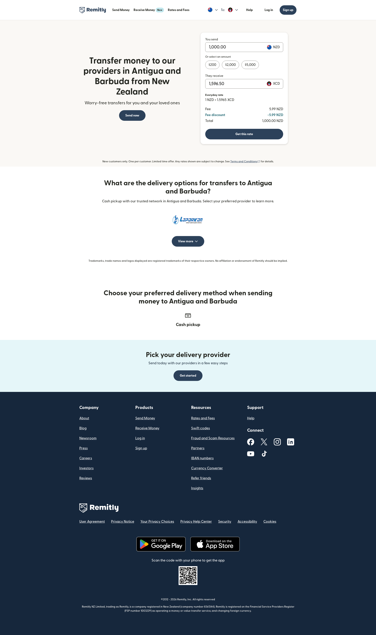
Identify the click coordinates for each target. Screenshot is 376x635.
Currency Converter (207, 468)
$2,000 (230, 64)
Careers (85, 458)
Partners (197, 448)
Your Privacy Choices (157, 521)
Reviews (85, 478)
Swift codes (200, 428)
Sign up (288, 10)
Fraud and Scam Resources (213, 438)
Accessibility (247, 521)
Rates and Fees (178, 10)
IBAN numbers (202, 458)
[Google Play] (161, 544)
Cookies (269, 521)
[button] (213, 10)
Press (83, 448)
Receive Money (148, 10)
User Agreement (92, 521)
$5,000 (250, 64)
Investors (86, 468)
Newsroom (88, 438)
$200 (212, 64)
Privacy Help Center (196, 521)
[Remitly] (93, 10)
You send (211, 39)
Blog (83, 428)
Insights (197, 488)
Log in (269, 10)
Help (249, 10)
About (84, 418)
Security (224, 521)
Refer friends (201, 478)
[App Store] (215, 544)
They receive (214, 75)
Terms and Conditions (245, 161)
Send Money (121, 10)
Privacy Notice (122, 521)
